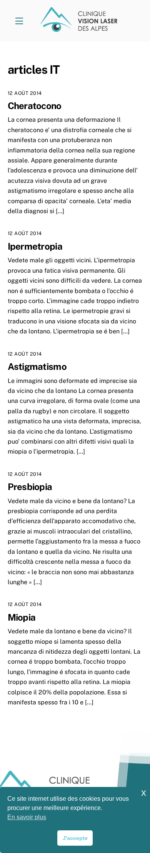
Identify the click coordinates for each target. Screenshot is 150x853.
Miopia (22, 617)
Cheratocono (35, 105)
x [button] (143, 792)
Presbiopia (30, 486)
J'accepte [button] (75, 838)
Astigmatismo (37, 366)
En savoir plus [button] (26, 817)
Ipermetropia (35, 246)
